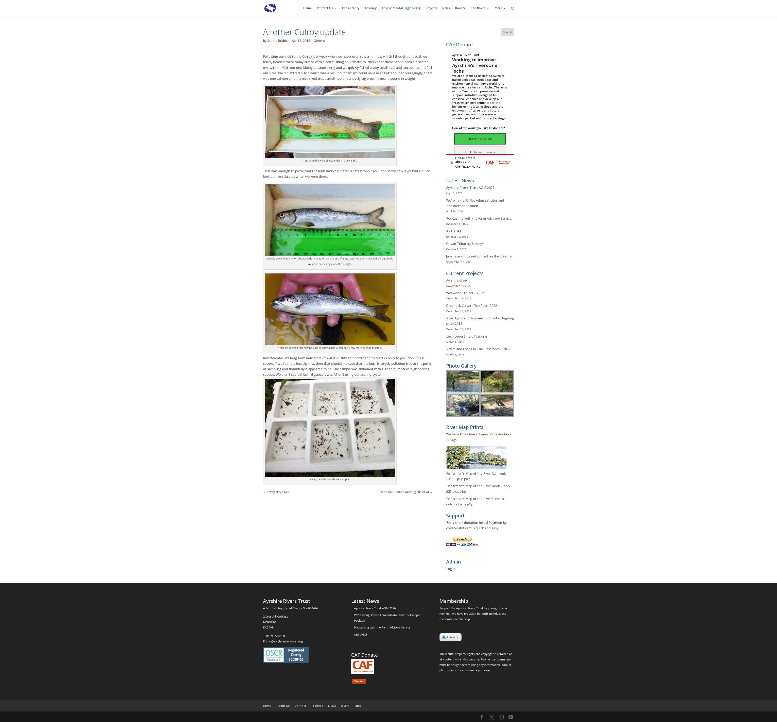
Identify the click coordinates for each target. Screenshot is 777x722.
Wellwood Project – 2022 (465, 293)
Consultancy (351, 8)
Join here (453, 637)
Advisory (371, 8)
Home (307, 8)
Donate (460, 8)
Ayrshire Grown (458, 280)
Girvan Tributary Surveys (465, 243)
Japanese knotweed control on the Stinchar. (479, 256)
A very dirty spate (276, 492)
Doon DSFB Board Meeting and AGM (406, 492)
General (320, 40)
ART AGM (453, 231)
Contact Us (325, 8)
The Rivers (478, 8)
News (446, 8)
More (498, 8)
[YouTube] (510, 717)
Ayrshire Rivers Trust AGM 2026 (470, 187)
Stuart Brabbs (277, 40)
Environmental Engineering (401, 8)
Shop (358, 706)
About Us (283, 706)
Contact (300, 706)
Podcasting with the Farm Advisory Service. (479, 218)
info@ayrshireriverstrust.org (284, 641)
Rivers (345, 706)
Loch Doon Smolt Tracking (466, 336)
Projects (431, 8)
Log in (451, 569)
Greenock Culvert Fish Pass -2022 (471, 305)
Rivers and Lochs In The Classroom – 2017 (478, 349)
